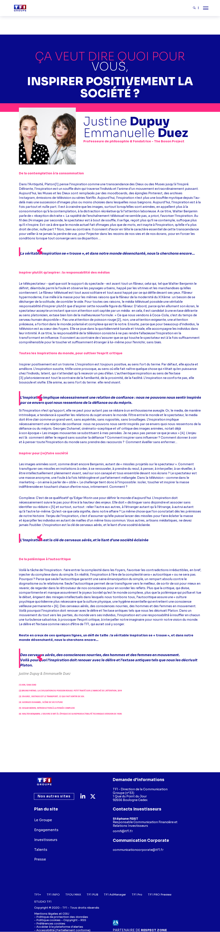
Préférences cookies (50, 923)
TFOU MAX (73, 894)
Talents (40, 850)
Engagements (46, 830)
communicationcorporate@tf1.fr (138, 850)
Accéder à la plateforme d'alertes (59, 927)
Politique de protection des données (62, 917)
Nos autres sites (54, 796)
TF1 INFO (53, 894)
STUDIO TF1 (43, 901)
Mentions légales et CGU (51, 913)
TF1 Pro (137, 894)
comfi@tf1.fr (123, 831)
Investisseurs (45, 840)
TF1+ (37, 894)
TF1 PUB (92, 894)
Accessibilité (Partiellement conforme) (63, 930)
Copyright (70, 920)
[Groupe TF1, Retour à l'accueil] (20, 8)
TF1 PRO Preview (159, 894)
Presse (40, 860)
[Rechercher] (195, 7)
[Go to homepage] (44, 781)
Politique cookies (48, 920)
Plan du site (46, 809)
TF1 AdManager (115, 894)
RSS (83, 920)
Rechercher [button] (196, 7)
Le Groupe (43, 820)
